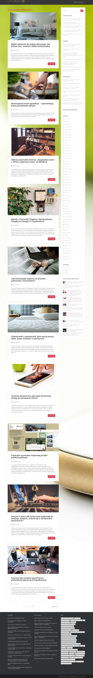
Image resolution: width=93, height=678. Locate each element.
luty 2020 (66, 235)
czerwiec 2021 (67, 195)
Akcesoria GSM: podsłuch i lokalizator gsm (43, 658)
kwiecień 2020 (67, 232)
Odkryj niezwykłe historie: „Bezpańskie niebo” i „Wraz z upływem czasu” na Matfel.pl (33, 160)
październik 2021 (68, 185)
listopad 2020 (67, 214)
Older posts (54, 606)
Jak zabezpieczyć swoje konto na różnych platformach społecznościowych (72, 305)
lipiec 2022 (66, 161)
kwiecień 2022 (67, 169)
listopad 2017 (67, 240)
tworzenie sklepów (64, 657)
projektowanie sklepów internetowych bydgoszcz (70, 643)
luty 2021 (66, 206)
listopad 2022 (67, 150)
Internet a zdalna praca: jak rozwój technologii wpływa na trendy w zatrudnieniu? (73, 283)
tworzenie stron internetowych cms (68, 659)
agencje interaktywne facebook (67, 618)
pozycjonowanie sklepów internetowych (69, 636)
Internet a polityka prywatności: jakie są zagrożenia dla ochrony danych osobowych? (20, 668)
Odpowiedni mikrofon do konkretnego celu (43, 629)
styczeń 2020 (67, 237)
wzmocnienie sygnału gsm (66, 663)
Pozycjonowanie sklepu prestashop (77, 632)
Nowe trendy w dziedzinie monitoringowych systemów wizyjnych (46, 651)
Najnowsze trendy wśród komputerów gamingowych (46, 642)
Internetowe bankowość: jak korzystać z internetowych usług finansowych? (72, 99)
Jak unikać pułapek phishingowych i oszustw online (72, 91)
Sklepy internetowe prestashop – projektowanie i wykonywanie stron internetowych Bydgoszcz (70, 63)
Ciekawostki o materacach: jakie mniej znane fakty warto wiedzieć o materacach (32, 337)
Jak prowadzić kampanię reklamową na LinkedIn (71, 95)
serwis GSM (82, 645)
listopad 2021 (67, 182)
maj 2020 (66, 229)
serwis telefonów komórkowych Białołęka (69, 649)
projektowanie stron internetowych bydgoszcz (70, 645)
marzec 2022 (67, 171)
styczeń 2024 (67, 129)
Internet (66, 270)
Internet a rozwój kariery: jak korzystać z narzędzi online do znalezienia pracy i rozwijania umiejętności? (72, 45)
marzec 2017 (67, 253)
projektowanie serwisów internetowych (68, 639)
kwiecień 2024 (67, 124)
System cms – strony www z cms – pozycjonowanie (19, 635)
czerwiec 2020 (67, 227)
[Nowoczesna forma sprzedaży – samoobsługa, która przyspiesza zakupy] (33, 85)
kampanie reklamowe (65, 622)
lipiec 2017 (66, 248)
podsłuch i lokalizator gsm (66, 630)
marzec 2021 (67, 203)
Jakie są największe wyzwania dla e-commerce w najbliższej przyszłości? (18, 628)
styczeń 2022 (67, 177)
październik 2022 (68, 153)
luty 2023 (66, 142)
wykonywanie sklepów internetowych (68, 661)
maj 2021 (66, 198)
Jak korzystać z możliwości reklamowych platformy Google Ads (72, 322)
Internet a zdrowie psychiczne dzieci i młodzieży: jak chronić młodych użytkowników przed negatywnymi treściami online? (72, 54)
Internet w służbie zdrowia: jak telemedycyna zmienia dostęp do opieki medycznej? (75, 330)
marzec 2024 (67, 126)
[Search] (81, 11)
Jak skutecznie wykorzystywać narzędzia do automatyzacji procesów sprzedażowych (72, 103)
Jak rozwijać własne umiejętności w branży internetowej (17, 621)
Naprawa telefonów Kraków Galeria (68, 624)
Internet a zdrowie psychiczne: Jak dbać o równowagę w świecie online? (19, 648)
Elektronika (67, 267)
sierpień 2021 (67, 190)
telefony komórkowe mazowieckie (67, 655)
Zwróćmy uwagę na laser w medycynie (42, 627)
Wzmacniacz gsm (80, 661)
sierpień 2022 (67, 158)
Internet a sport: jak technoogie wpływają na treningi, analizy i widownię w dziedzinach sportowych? (32, 518)
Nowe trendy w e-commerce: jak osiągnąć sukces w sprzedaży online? (19, 644)
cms (84, 620)
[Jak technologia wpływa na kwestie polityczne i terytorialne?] (33, 261)
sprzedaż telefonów (80, 651)
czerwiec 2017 (67, 251)
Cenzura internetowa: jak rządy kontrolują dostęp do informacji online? (31, 397)
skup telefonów (73, 651)
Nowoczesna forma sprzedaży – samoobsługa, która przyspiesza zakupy (32, 104)
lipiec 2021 (66, 192)
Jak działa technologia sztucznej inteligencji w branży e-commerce (75, 298)
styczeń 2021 (67, 208)
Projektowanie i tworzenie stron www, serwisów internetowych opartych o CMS (18, 652)
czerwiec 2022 (67, 163)
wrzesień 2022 (67, 155)
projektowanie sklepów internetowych (68, 641)
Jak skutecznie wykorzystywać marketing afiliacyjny (72, 84)
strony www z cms (64, 653)
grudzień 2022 (67, 148)
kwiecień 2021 (67, 200)
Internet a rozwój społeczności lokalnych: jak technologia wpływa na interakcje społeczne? (18, 660)
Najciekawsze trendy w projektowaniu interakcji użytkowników (71, 80)
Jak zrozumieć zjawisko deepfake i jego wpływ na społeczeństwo (71, 70)
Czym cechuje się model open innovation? (17, 624)
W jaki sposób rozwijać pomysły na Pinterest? (73, 59)
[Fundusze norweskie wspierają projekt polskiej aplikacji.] (33, 437)
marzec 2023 (67, 140)
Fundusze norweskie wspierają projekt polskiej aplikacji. (29, 456)
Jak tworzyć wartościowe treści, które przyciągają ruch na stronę (71, 88)
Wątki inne (67, 273)
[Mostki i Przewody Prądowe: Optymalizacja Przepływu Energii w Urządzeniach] (33, 201)
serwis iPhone (69, 647)
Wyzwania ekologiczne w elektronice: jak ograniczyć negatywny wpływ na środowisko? (45, 624)
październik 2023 (68, 134)
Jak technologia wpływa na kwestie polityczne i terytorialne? (28, 279)
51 (33, 606)
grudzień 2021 (67, 179)
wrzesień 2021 (67, 187)
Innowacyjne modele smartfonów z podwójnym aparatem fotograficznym (28, 579)
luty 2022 (66, 174)
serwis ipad (63, 647)
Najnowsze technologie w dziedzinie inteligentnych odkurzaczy (45, 655)
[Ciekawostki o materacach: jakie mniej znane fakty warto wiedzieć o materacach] (33, 318)
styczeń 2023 (67, 145)
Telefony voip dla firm (80, 655)
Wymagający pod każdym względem (42, 648)
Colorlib (72, 676)
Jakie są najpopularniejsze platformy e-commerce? (71, 49)
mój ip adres (73, 622)
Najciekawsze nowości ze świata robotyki (43, 618)
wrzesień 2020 (67, 219)
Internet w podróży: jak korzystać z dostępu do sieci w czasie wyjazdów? (20, 638)
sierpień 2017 (67, 245)
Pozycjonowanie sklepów (66, 634)
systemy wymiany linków (79, 653)
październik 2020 (68, 216)
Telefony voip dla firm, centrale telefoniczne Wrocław (46, 645)
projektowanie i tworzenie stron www (68, 638)
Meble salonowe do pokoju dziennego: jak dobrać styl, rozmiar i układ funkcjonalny (30, 45)
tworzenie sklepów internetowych (76, 657)
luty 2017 (66, 256)
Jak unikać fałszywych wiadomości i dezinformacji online (18, 664)
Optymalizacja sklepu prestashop (67, 628)
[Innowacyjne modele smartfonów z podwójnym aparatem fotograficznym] (33, 560)
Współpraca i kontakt (78, 2)
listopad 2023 (67, 132)
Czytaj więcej (51, 63)
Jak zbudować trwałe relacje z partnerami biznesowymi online (74, 313)
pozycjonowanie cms (65, 632)
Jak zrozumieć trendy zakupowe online (16, 618)
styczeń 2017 (67, 258)
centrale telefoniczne (65, 620)
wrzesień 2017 (67, 243)
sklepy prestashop (64, 651)
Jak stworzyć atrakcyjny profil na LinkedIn (72, 67)
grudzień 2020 (67, 211)
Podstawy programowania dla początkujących (18, 641)
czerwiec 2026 (67, 118)
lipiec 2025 (66, 121)
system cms (71, 653)
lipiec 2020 (66, 224)
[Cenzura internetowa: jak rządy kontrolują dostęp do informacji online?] (33, 378)
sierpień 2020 (67, 222)
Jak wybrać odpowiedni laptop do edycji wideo (44, 640)
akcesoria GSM (77, 618)
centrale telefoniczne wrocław (76, 620)
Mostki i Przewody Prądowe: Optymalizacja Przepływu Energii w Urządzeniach (31, 220)
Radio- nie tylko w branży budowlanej (42, 620)
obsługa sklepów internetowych (67, 626)
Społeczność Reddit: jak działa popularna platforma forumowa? (19, 631)
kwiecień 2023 (67, 137)
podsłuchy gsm (75, 630)
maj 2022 (66, 166)
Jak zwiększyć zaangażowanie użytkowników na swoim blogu (74, 291)
